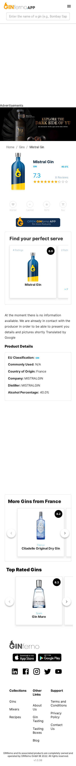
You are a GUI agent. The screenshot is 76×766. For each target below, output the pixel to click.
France (41, 371)
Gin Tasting (38, 719)
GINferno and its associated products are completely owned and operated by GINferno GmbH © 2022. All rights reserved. (38, 754)
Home (10, 147)
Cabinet (30, 210)
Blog (36, 740)
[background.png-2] (38, 140)
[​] (38, 16)
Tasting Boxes (38, 730)
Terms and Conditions (59, 703)
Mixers (14, 709)
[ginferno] (29, 648)
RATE (46, 210)
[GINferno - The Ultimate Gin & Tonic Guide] (19, 6)
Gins (22, 147)
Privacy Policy (56, 715)
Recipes (15, 717)
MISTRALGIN (33, 378)
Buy (63, 210)
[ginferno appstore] (24, 658)
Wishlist (13, 210)
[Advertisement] (38, 64)
